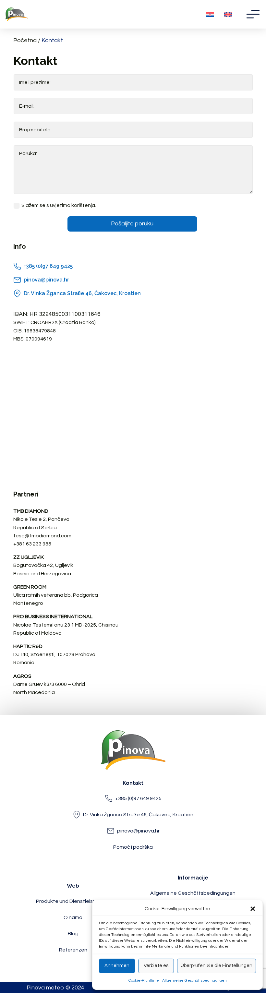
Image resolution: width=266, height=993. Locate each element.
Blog (73, 933)
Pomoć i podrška (133, 847)
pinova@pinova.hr (46, 280)
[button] (252, 908)
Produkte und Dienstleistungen (73, 901)
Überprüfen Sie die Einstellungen (216, 965)
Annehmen (116, 965)
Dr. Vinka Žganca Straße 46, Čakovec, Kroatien (82, 293)
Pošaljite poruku (132, 224)
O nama (73, 917)
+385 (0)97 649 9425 (48, 266)
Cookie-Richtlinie (143, 980)
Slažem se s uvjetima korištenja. (58, 205)
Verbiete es (156, 965)
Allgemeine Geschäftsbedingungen (194, 980)
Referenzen (73, 949)
